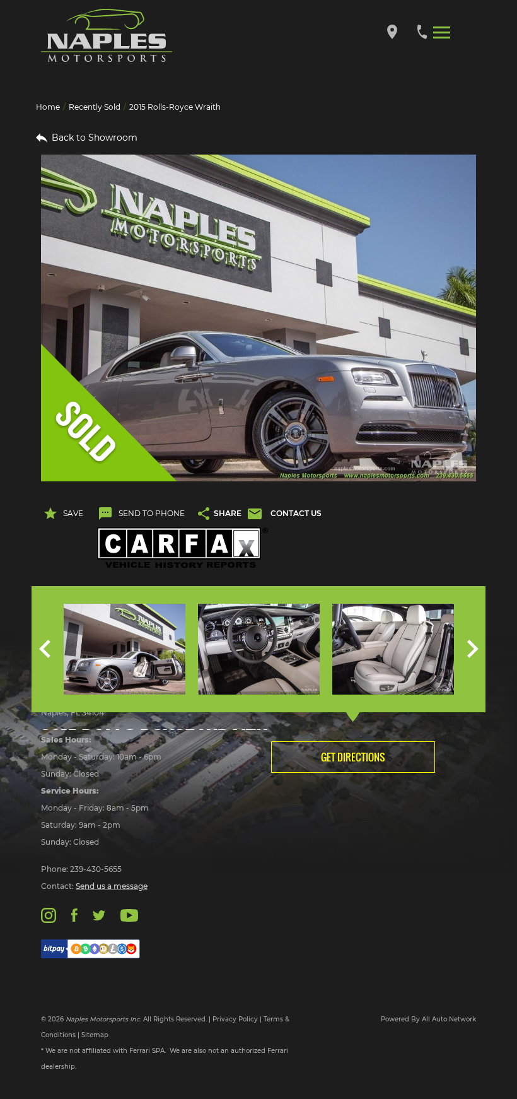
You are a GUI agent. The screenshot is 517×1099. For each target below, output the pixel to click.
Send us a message (112, 886)
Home (48, 107)
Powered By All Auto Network (428, 1019)
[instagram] (48, 914)
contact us (295, 513)
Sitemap (94, 1035)
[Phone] (422, 31)
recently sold (94, 107)
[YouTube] (129, 914)
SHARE (227, 513)
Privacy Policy (235, 1019)
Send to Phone (152, 513)
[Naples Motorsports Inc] (106, 35)
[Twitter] (99, 914)
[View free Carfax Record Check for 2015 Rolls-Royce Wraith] (183, 547)
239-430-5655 (96, 869)
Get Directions (353, 757)
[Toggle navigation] (441, 31)
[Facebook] (74, 914)
